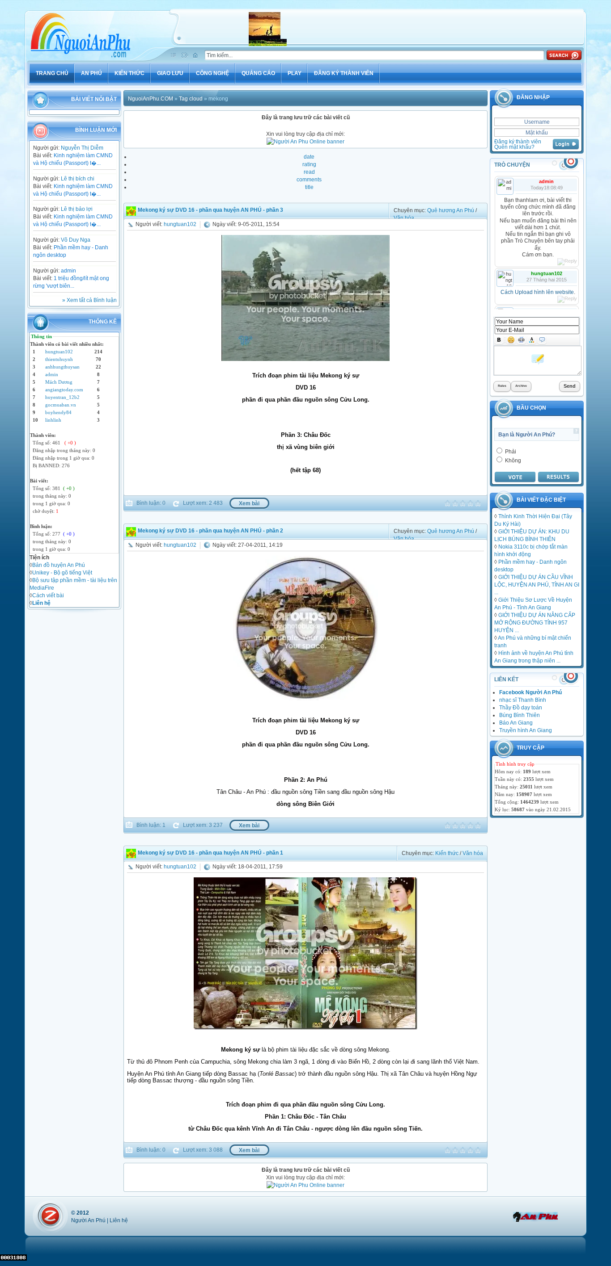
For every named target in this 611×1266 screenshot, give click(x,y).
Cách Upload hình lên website (537, 292)
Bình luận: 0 (150, 503)
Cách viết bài (48, 595)
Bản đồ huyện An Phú (58, 565)
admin (68, 270)
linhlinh (53, 420)
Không (512, 460)
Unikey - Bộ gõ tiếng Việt (62, 572)
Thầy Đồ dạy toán (520, 707)
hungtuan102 (59, 351)
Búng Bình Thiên (519, 715)
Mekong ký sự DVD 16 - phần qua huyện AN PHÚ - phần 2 (210, 531)
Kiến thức (446, 853)
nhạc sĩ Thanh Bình (522, 700)
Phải (510, 451)
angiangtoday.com (64, 389)
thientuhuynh (59, 359)
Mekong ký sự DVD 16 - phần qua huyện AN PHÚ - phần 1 (210, 853)
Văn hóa (404, 218)
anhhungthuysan (62, 366)
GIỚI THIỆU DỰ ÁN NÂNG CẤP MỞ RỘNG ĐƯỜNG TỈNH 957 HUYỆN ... (534, 622)
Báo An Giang (516, 722)
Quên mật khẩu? (514, 147)
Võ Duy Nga (75, 240)
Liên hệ (119, 1220)
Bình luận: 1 (150, 825)
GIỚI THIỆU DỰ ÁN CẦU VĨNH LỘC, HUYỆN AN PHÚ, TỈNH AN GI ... (536, 584)
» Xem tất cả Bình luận (89, 300)
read (309, 172)
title (309, 187)
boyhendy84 (58, 412)
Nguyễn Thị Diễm (82, 148)
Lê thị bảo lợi (77, 209)
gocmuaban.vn (60, 404)
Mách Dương (58, 382)
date (309, 156)
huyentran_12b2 (62, 397)
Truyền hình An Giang (525, 730)
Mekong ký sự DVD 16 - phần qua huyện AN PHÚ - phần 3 (210, 210)
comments (309, 179)
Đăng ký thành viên (517, 141)
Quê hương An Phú (450, 210)
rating (309, 164)
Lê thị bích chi (77, 178)
